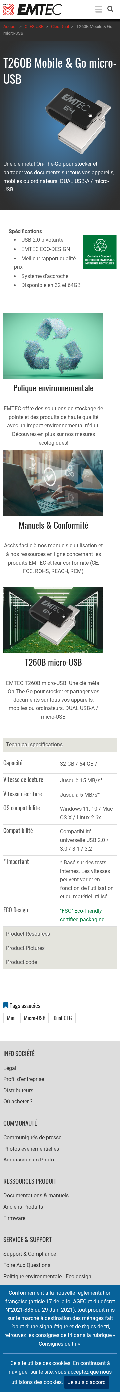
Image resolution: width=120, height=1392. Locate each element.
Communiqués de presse (32, 1137)
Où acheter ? (18, 1101)
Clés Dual (60, 26)
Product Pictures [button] (25, 948)
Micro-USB (34, 1018)
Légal (9, 1068)
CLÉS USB (34, 26)
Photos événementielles (31, 1149)
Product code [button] (21, 962)
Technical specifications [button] (34, 744)
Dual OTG (63, 1018)
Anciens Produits (23, 1207)
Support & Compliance (29, 1254)
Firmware (14, 1218)
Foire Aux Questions (26, 1265)
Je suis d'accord (87, 1382)
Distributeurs (18, 1090)
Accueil (10, 26)
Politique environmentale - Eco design (47, 1276)
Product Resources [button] (28, 934)
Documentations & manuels (36, 1195)
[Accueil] (32, 9)
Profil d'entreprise (23, 1079)
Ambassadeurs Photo (28, 1160)
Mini (11, 1018)
